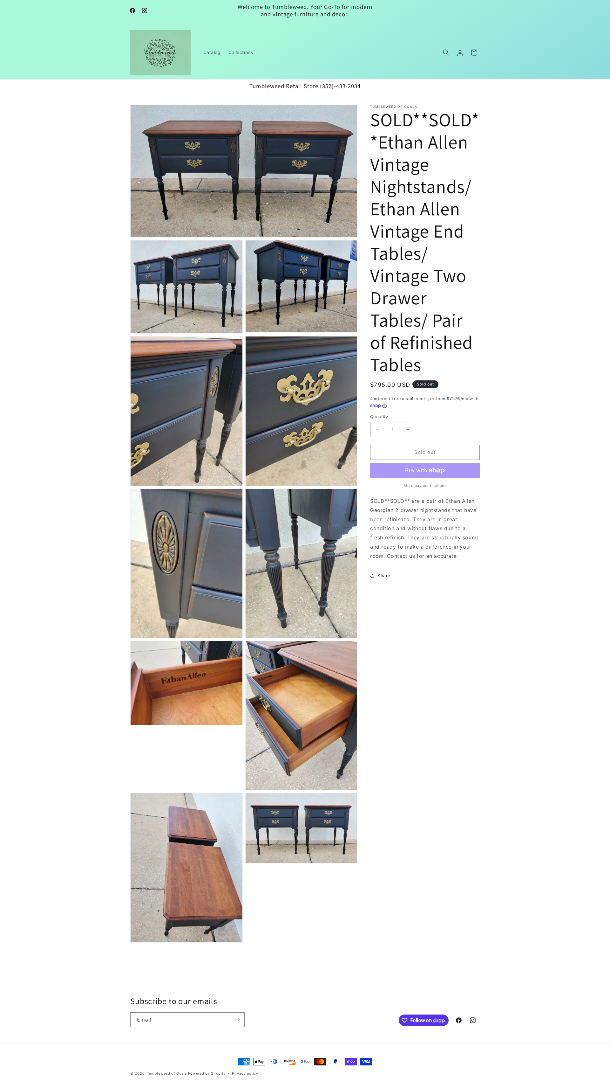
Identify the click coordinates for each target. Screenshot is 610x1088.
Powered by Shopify (207, 1073)
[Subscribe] (237, 1019)
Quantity (379, 416)
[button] (446, 52)
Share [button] (383, 575)
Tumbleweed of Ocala (167, 1073)
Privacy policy (245, 1073)
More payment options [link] (424, 485)
